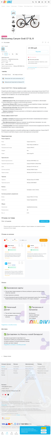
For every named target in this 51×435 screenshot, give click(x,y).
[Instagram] (2, 394)
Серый (2, 48)
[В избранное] (42, 42)
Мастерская (4, 369)
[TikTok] (8, 394)
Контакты (15, 373)
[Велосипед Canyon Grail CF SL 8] (28, 21)
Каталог (3, 366)
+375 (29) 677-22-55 (6, 386)
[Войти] (39, 2)
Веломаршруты (29, 366)
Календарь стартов (30, 377)
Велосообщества (29, 369)
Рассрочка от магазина (43, 371)
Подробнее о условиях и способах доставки (15, 344)
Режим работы (4, 405)
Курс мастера (29, 373)
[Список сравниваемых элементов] (42, 2)
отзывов (18, 415)
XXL (17, 54)
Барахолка (28, 371)
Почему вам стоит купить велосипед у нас (14, 78)
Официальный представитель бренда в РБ (14, 82)
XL (12, 54)
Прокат (3, 371)
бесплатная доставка (32, 67)
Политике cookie (24, 432)
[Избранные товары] (45, 2)
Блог (27, 382)
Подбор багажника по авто (31, 379)
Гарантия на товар (42, 373)
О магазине (16, 366)
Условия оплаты (41, 366)
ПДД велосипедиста (30, 375)
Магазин (15, 364)
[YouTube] (5, 394)
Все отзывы (43, 240)
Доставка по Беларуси (6, 426)
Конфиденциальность (6, 427)
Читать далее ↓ (7, 257)
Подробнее (32, 320)
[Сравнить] (45, 42)
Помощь (40, 364)
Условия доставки (42, 369)
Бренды (3, 375)
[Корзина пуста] (48, 2)
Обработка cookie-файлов (17, 427)
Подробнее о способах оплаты (9, 325)
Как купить (16, 369)
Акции (2, 373)
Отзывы (15, 371)
